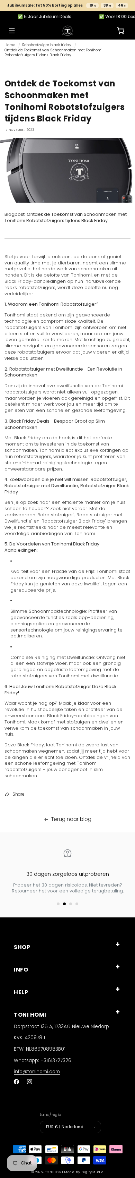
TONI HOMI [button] (30, 1015)
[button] (11, 30)
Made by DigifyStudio (84, 1172)
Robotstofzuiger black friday (46, 45)
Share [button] (18, 794)
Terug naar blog (71, 819)
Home (9, 45)
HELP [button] (21, 992)
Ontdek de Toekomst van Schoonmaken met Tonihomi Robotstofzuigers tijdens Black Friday (53, 53)
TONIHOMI (54, 1172)
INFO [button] (21, 970)
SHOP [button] (22, 947)
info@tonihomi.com (37, 1071)
